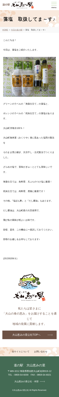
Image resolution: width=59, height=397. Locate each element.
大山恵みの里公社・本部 (26, 381)
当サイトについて (20, 351)
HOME (5, 30)
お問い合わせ (40, 351)
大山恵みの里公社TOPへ (26, 334)
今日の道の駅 (16, 30)
